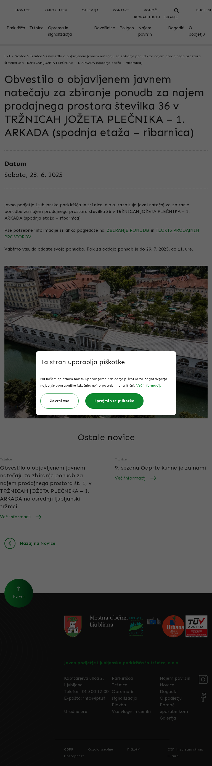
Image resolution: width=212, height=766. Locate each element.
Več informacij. (148, 385)
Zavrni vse (59, 400)
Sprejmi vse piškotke (114, 400)
